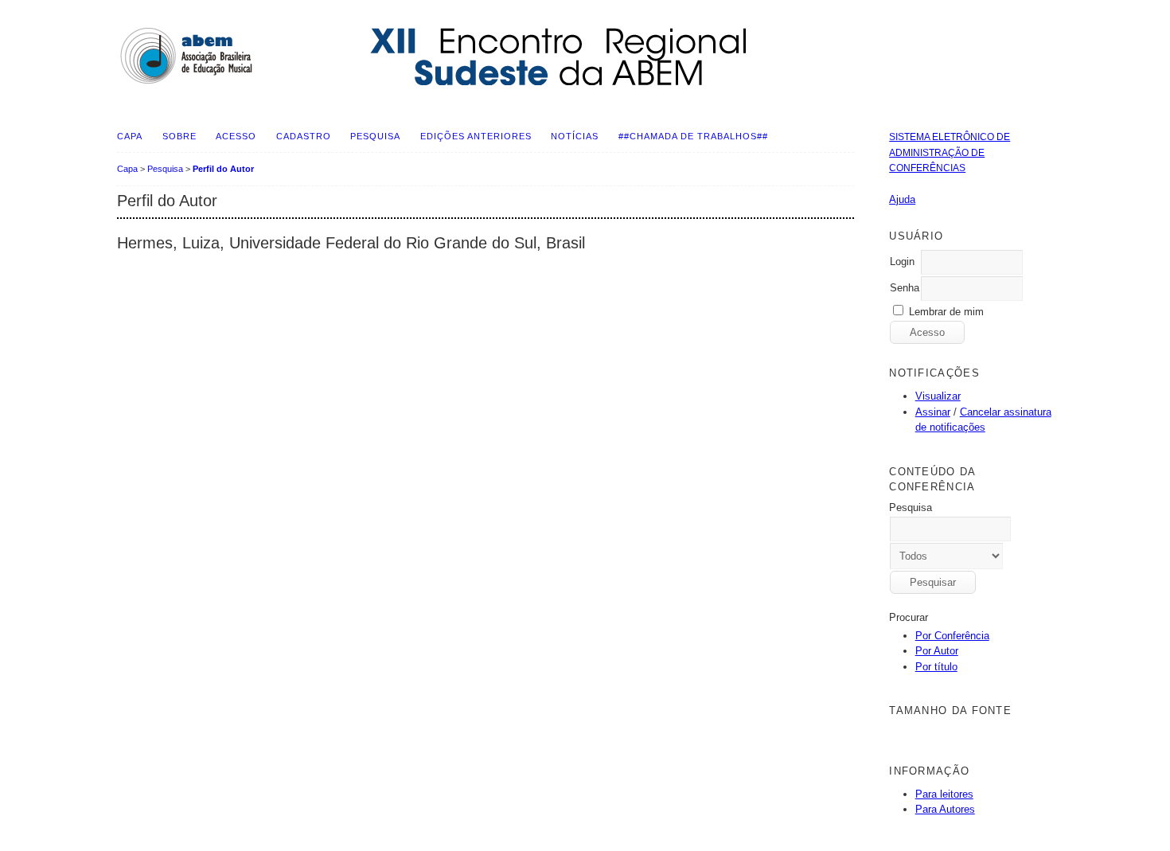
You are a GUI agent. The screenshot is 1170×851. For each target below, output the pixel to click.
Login (902, 261)
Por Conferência (952, 636)
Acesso (236, 136)
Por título (936, 667)
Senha (904, 288)
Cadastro (303, 136)
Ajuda (902, 199)
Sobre (179, 136)
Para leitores (944, 794)
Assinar (932, 412)
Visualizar (938, 396)
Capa (129, 136)
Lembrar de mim (946, 312)
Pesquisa (375, 136)
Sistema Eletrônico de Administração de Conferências (949, 152)
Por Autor (936, 651)
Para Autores (945, 809)
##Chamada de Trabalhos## (693, 136)
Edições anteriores (476, 136)
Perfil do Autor (223, 169)
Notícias (575, 136)
